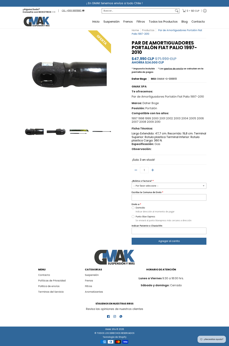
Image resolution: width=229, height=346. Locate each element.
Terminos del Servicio (51, 292)
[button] (108, 317)
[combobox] (138, 10)
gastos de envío (173, 68)
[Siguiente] (110, 73)
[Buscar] (176, 10)
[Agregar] (152, 170)
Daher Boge (139, 79)
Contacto (44, 275)
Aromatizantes (94, 292)
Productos (148, 30)
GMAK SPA (110, 329)
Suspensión (92, 275)
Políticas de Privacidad (52, 280)
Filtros (88, 286)
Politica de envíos (49, 286)
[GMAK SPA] (37, 21)
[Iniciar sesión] (205, 11)
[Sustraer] (136, 170)
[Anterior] (24, 73)
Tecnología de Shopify (114, 337)
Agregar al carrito (169, 241)
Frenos (89, 280)
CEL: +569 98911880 (72, 10)
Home (135, 30)
